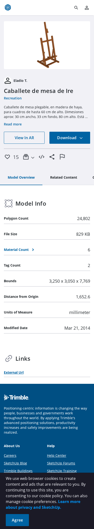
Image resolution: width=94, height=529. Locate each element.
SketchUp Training (62, 471)
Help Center (56, 455)
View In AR (24, 137)
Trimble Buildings (18, 471)
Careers (10, 455)
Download (67, 137)
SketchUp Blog (15, 463)
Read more (13, 124)
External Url (14, 372)
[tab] (21, 177)
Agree (17, 520)
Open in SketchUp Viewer (47, 45)
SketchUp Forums (61, 463)
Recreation (13, 98)
